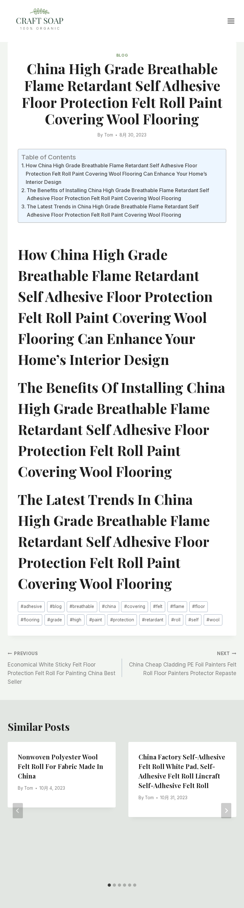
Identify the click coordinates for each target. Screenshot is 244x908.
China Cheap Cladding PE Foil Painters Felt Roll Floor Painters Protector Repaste (182, 663)
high (75, 619)
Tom (108, 134)
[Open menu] (234, 21)
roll (175, 619)
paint (95, 619)
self (193, 619)
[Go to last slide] (18, 810)
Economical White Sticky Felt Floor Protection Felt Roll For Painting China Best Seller (61, 668)
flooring (30, 619)
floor (198, 606)
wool (213, 619)
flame (177, 606)
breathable (82, 606)
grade (54, 619)
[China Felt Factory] (40, 20)
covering (134, 606)
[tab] (109, 885)
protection (122, 619)
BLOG (122, 55)
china (109, 606)
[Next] (226, 810)
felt (157, 606)
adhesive (31, 606)
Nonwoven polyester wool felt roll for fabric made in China (60, 766)
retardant (152, 619)
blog (56, 606)
